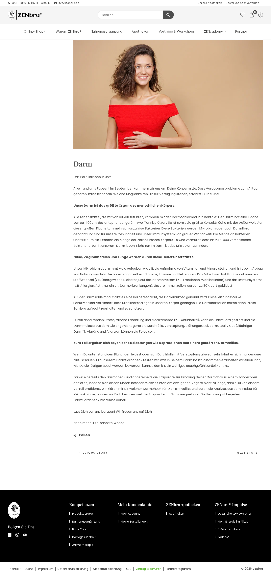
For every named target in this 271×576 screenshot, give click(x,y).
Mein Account (130, 514)
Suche (29, 569)
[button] (251, 15)
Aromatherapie (82, 545)
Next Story (247, 453)
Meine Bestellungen (134, 522)
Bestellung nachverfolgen (242, 3)
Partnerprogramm (178, 569)
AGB (128, 569)
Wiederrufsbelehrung (107, 569)
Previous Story (93, 453)
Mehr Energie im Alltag (233, 522)
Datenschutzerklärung (73, 569)
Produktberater (82, 514)
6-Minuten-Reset (230, 529)
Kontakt (15, 569)
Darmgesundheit (84, 537)
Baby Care (79, 529)
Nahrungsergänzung (86, 522)
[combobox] (135, 15)
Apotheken (176, 514)
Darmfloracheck (129, 360)
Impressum (45, 569)
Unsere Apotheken (210, 3)
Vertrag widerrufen (148, 569)
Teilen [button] (84, 435)
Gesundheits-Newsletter (234, 514)
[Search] (168, 15)
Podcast (223, 537)
